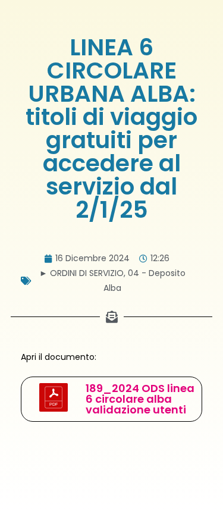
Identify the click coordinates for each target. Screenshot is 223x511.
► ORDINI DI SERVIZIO (81, 273)
